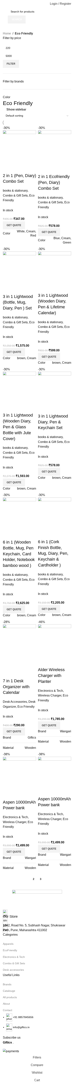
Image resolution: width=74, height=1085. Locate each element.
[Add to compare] (42, 791)
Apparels (8, 943)
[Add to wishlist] (63, 791)
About (6, 1003)
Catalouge (9, 990)
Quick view (53, 791)
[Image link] (37, 899)
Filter (11, 63)
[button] (49, 849)
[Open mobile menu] (4, 4)
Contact (7, 1010)
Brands (7, 984)
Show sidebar (16, 109)
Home (7, 33)
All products (10, 997)
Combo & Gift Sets (14, 963)
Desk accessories (13, 969)
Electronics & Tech (14, 956)
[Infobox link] (37, 914)
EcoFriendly (10, 950)
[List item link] (37, 1022)
